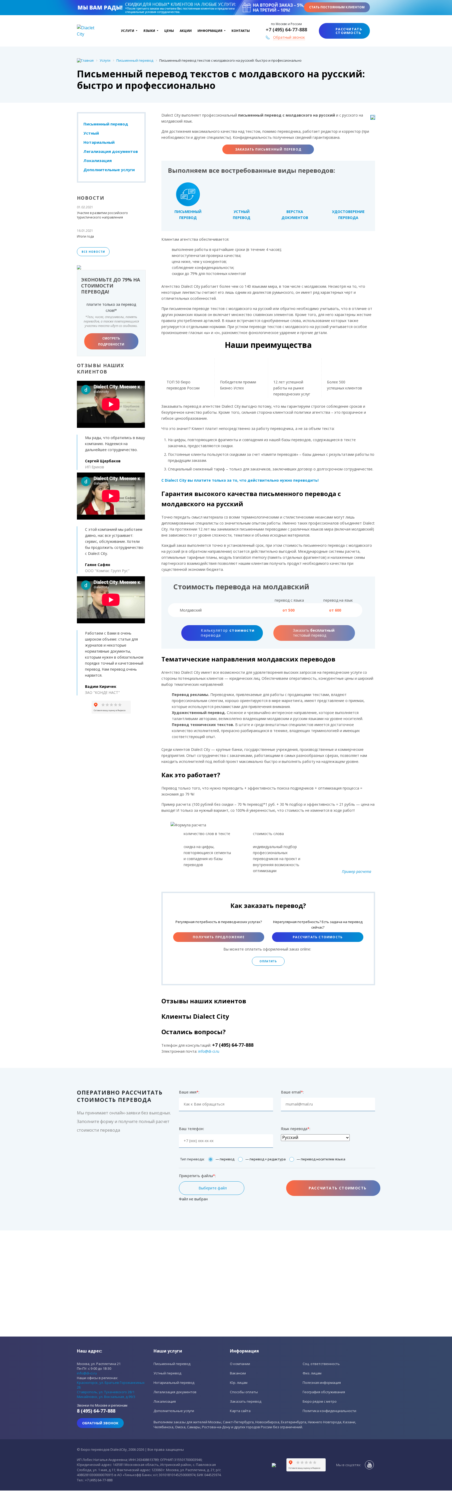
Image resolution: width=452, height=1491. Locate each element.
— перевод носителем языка (321, 1159)
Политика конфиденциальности (329, 1410)
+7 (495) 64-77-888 (286, 29)
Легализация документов (110, 151)
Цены (169, 30)
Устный (91, 133)
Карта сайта (240, 1410)
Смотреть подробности (111, 341)
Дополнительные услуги (109, 169)
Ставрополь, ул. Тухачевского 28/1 (105, 1392)
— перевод (225, 1159)
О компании (240, 1363)
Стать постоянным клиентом (337, 7)
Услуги (127, 30)
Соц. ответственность (321, 1363)
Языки (149, 30)
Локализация (97, 160)
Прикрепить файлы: (197, 1175)
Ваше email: (292, 1092)
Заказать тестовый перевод (314, 633)
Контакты (240, 30)
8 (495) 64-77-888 (96, 1411)
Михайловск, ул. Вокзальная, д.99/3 (106, 1396)
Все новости (93, 252)
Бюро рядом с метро (320, 1401)
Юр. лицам (238, 1382)
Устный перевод (167, 1373)
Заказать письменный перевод (268, 149)
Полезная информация (322, 1382)
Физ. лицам (312, 1373)
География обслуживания (324, 1392)
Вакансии (238, 1373)
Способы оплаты (244, 1392)
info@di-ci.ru (208, 1051)
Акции (186, 30)
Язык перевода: (295, 1128)
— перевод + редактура (265, 1159)
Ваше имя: (189, 1092)
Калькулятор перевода (228, 633)
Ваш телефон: (191, 1128)
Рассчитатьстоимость (349, 31)
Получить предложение (219, 937)
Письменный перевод (105, 123)
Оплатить (268, 961)
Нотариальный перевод (174, 1382)
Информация (209, 30)
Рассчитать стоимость (318, 937)
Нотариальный (99, 142)
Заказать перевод (245, 1401)
